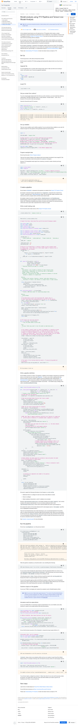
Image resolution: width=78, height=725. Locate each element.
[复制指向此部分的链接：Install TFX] (27, 84)
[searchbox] (8, 12)
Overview (3, 7)
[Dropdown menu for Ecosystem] (36, 1)
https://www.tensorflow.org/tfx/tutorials (42, 689)
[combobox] (53, 1)
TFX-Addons (20, 7)
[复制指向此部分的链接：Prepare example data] (34, 152)
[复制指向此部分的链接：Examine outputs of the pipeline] (39, 586)
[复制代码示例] (63, 73)
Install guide (45, 597)
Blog (19, 709)
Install (15, 1)
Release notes (50, 711)
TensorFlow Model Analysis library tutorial (43, 686)
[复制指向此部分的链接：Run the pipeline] (32, 524)
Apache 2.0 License (27, 698)
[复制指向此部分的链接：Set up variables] (30, 124)
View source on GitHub (41, 29)
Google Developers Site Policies (44, 698)
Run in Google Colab (27, 29)
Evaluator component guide (28, 519)
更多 (40, 1)
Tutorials (9, 7)
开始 (73, 14)
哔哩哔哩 (19, 715)
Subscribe (63, 722)
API (26, 1)
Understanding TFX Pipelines (32, 50)
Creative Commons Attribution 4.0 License (51, 697)
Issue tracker (50, 709)
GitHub (71, 1)
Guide (15, 7)
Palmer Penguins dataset (35, 155)
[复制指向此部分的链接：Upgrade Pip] (28, 66)
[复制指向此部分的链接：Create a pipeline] (33, 187)
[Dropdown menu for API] (28, 1)
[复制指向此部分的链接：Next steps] (28, 683)
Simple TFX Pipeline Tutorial (37, 36)
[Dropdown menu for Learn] (22, 1)
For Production (5, 5)
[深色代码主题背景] (61, 73)
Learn (20, 1)
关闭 (67, 14)
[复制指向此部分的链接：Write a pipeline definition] (36, 373)
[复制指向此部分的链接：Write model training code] (36, 206)
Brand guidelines (51, 715)
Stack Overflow (51, 713)
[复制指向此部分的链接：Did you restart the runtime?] (37, 93)
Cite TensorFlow (51, 717)
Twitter (19, 713)
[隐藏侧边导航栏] (14, 723)
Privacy (23, 722)
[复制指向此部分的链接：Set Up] (26, 55)
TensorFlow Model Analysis (53, 48)
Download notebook (54, 29)
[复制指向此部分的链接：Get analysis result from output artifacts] (39, 602)
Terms (19, 722)
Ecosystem (33, 1)
